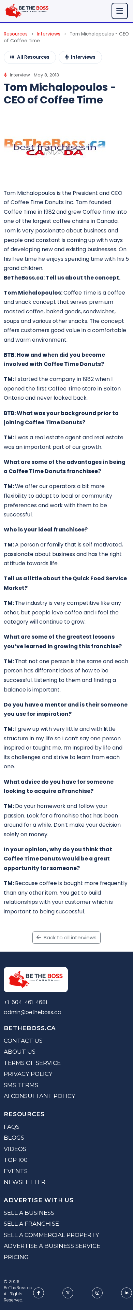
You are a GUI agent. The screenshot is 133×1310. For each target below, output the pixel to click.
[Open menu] (120, 11)
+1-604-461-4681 (25, 1002)
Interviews (48, 34)
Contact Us (23, 1040)
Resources (16, 34)
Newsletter (24, 1182)
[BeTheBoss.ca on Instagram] (97, 1292)
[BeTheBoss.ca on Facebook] (38, 1292)
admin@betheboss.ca (32, 1012)
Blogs (14, 1137)
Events (16, 1171)
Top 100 (16, 1159)
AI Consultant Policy (39, 1096)
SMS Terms (21, 1085)
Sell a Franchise (31, 1223)
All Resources (33, 57)
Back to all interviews (69, 937)
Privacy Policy (28, 1073)
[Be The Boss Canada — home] (36, 981)
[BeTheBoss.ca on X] (67, 1292)
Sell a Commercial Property (51, 1234)
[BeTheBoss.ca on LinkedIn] (126, 1292)
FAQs (11, 1126)
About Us (19, 1051)
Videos (15, 1148)
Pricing (16, 1257)
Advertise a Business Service (52, 1245)
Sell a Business (29, 1212)
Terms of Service (32, 1062)
